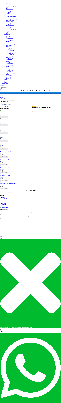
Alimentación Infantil (9, 77)
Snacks (7, 32)
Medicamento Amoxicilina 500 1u (6, 151)
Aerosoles (9, 62)
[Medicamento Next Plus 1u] (0, 173)
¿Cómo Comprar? (4, 203)
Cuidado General (8, 67)
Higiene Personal (6, 66)
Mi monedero (6, 82)
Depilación (7, 74)
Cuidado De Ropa (8, 57)
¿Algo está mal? (4, 205)
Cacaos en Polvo (10, 28)
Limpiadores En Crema (11, 50)
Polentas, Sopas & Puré (11, 23)
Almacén (5, 15)
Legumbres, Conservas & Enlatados (13, 22)
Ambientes (7, 55)
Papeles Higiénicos (10, 64)
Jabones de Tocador (10, 71)
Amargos (9, 13)
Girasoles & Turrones (9, 45)
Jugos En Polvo (10, 10)
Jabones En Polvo (10, 58)
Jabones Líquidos (10, 59)
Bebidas (5, 5)
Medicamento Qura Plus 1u (5, 120)
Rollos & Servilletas (10, 65)
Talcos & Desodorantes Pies (11, 68)
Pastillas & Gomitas (8, 46)
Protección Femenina (9, 75)
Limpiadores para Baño (11, 54)
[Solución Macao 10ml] (0, 126)
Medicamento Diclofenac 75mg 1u (6, 135)
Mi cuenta (3, 80)
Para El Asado (8, 33)
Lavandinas (9, 49)
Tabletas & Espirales (10, 63)
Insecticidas (7, 61)
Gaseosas (7, 8)
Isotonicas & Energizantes (9, 9)
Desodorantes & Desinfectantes (12, 56)
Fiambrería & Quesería (9, 35)
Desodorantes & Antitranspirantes (10, 73)
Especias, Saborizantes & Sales (10, 20)
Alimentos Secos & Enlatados (10, 21)
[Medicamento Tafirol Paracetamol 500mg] (0, 181)
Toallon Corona (3, 112)
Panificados (9, 24)
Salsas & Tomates (10, 18)
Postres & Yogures (10, 40)
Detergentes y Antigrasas (11, 53)
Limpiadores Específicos (9, 48)
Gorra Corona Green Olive (5, 159)
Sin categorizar (4, 103)
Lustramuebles (10, 52)
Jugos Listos (9, 11)
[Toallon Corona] (0, 110)
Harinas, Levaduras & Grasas (10, 25)
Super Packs (7, 4)
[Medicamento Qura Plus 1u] (0, 118)
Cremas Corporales (10, 70)
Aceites (9, 17)
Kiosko (5, 42)
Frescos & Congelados (7, 34)
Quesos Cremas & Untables (11, 39)
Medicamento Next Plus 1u (5, 175)
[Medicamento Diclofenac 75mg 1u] (0, 134)
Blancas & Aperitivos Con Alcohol (11, 6)
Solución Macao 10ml (4, 127)
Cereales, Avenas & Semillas (12, 29)
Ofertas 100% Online (7, 2)
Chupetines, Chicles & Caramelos (10, 44)
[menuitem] (5, 93)
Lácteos (7, 37)
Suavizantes (9, 60)
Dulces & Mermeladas (11, 30)
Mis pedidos (5, 81)
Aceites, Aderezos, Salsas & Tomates (11, 16)
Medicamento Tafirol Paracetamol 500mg (8, 183)
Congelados (7, 41)
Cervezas (7, 7)
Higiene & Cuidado (8, 78)
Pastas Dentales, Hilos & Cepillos (12, 69)
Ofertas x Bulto (8, 3)
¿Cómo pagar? (4, 204)
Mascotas (5, 79)
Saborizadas (9, 12)
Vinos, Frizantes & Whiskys (10, 14)
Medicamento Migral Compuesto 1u (7, 167)
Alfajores (7, 43)
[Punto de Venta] (1, 93)
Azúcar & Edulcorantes (11, 27)
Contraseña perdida (5, 83)
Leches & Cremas (10, 38)
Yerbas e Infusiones (10, 31)
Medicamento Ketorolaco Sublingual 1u (7, 143)
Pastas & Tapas (8, 36)
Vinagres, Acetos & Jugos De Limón (13, 19)
